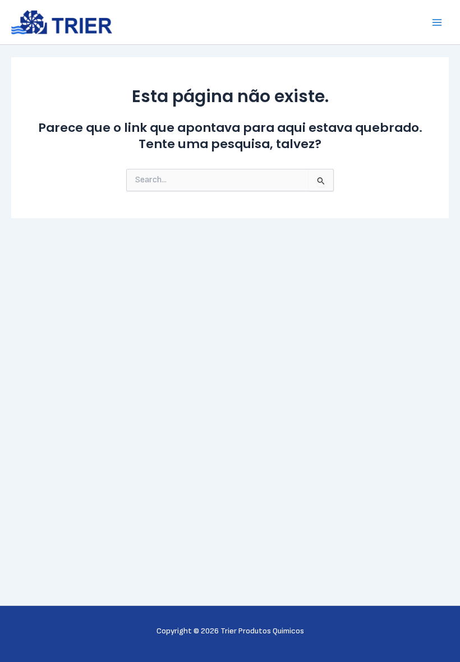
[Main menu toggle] (437, 22)
